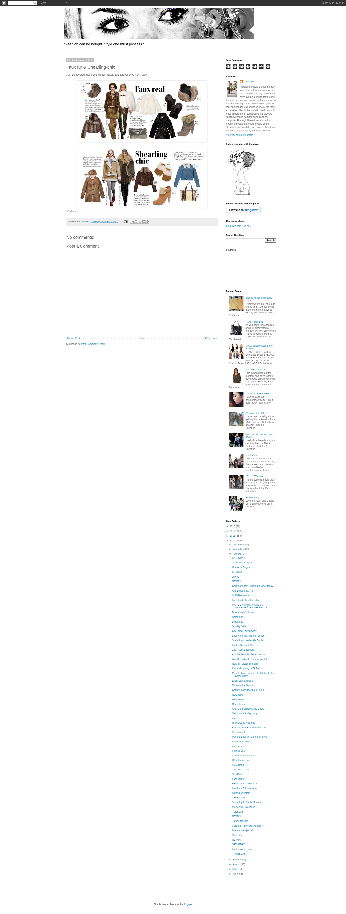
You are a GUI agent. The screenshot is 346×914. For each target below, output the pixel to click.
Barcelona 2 (238, 617)
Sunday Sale (239, 626)
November (238, 549)
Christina (249, 81)
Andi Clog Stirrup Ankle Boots (248, 708)
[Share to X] (140, 222)
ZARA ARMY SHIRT (256, 413)
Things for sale (240, 821)
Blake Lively (252, 497)
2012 (233, 531)
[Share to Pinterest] (147, 222)
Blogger (187, 904)
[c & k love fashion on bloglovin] (242, 194)
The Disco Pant (240, 769)
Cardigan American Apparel (247, 825)
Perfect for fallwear (242, 741)
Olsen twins (238, 704)
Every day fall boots (242, 680)
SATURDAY (238, 558)
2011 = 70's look (254, 476)
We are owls (238, 699)
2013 (233, 526)
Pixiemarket (238, 732)
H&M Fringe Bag (254, 321)
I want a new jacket (242, 830)
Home (142, 338)
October (237, 554)
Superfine (237, 835)
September (238, 859)
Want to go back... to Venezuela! (249, 659)
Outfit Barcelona (240, 595)
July (234, 869)
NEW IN (236, 581)
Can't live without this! (243, 755)
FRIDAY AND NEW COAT (246, 783)
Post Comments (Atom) (93, 344)
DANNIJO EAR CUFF (257, 393)
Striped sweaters (241, 793)
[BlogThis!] (136, 222)
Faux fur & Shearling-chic (246, 600)
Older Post (211, 338)
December (238, 544)
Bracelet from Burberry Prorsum (249, 727)
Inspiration (251, 455)
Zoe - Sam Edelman (243, 649)
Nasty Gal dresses (255, 369)
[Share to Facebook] (144, 222)
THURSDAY (238, 797)
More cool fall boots (242, 685)
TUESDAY (237, 811)
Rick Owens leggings (243, 722)
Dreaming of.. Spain (243, 612)
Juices (235, 576)
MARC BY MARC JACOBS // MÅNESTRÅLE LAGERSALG (249, 606)
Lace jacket (238, 779)
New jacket (238, 694)
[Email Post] (125, 221)
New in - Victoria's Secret (245, 663)
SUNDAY (237, 572)
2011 (233, 535)
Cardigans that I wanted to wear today (252, 586)
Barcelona (237, 621)
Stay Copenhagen (242, 562)
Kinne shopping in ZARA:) (246, 668)
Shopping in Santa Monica (246, 802)
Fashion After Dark (242, 849)
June (235, 873)
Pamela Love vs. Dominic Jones (249, 736)
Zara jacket (238, 746)
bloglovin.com (233, 226)
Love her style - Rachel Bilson (248, 635)
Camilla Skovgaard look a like (248, 690)
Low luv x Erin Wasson (244, 788)
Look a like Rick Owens (244, 645)
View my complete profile (239, 135)
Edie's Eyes (238, 751)
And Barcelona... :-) (242, 590)
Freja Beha (238, 765)
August (236, 864)
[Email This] (132, 222)
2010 (233, 540)
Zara (234, 718)
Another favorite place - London (249, 654)
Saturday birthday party (244, 713)
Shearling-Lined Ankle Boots (247, 640)
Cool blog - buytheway (244, 631)
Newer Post (73, 338)
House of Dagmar (241, 567)
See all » (246, 226)
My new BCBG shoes (243, 807)
